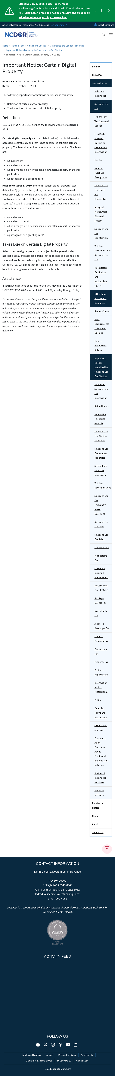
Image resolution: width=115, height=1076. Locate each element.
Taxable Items (101, 547)
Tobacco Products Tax (101, 639)
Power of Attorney (99, 793)
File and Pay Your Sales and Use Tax (101, 121)
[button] (101, 34)
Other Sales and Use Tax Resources (67, 45)
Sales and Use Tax (37, 45)
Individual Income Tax (100, 94)
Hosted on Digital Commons (57, 1069)
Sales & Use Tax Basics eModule (100, 419)
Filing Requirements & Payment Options (101, 326)
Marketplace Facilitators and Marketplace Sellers (100, 276)
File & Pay (97, 75)
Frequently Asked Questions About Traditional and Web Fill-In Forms (101, 752)
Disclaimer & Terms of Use (39, 1060)
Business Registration (101, 672)
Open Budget (82, 1060)
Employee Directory (31, 1055)
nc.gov (49, 1055)
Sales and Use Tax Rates (101, 537)
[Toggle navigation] (111, 34)
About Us (96, 824)
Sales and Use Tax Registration (101, 233)
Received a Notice (97, 805)
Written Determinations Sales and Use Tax (102, 253)
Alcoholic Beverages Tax (101, 626)
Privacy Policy (64, 1060)
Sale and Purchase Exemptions (100, 173)
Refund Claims (101, 406)
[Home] (21, 32)
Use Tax (98, 160)
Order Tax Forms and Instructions (100, 713)
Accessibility (87, 1055)
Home (5, 45)
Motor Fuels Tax (100, 613)
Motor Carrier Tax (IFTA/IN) (101, 588)
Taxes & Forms (19, 45)
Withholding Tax (100, 558)
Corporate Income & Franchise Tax (101, 573)
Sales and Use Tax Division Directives (101, 436)
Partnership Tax (100, 651)
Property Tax (101, 662)
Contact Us (97, 832)
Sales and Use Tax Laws (101, 524)
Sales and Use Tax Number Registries (101, 453)
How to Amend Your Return (100, 346)
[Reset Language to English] (95, 25)
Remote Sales (101, 311)
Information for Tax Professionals (101, 687)
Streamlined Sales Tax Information (100, 470)
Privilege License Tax (100, 601)
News (95, 816)
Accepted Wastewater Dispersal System (100, 214)
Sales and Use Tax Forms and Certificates (101, 192)
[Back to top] (107, 849)
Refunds (96, 66)
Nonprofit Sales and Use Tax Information (101, 391)
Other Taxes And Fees (100, 728)
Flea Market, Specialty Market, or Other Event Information (100, 143)
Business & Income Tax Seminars (100, 778)
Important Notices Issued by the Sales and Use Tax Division (34, 50)
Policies (98, 700)
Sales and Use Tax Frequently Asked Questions (101, 505)
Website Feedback (67, 1055)
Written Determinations (102, 485)
